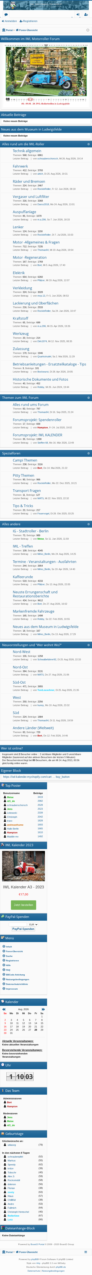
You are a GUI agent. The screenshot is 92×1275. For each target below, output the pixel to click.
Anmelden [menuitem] (78, 15)
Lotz (10, 1219)
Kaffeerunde (23, 576)
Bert (39, 468)
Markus (12, 1160)
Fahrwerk (20, 166)
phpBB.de (61, 1267)
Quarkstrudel (44, 356)
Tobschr (12, 1172)
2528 (40, 805)
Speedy (12, 1164)
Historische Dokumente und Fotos (40, 379)
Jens (9, 809)
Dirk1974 (42, 341)
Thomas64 (43, 250)
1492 (40, 836)
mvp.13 (41, 295)
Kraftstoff (20, 318)
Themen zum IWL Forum (20, 397)
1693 (40, 824)
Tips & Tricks (23, 505)
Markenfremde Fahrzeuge (33, 611)
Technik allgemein (27, 150)
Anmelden (11, 21)
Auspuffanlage (24, 211)
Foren (6, 15)
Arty (38, 1263)
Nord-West (21, 651)
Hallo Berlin (13, 828)
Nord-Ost (20, 667)
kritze (10, 1168)
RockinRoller (44, 189)
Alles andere (11, 524)
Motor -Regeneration (30, 257)
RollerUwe (13, 1215)
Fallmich (12, 1208)
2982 (40, 801)
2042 (40, 816)
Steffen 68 (42, 442)
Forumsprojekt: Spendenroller (37, 419)
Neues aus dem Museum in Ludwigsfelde (46, 626)
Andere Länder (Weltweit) (33, 728)
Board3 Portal (37, 1244)
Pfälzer (41, 280)
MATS (40, 498)
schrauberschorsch (47, 158)
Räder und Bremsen (29, 181)
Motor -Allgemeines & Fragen (36, 242)
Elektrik (19, 272)
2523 (40, 808)
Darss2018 (43, 204)
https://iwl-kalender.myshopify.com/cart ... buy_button (36, 776)
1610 (40, 832)
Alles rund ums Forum (31, 404)
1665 (40, 828)
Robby (40, 387)
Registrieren (30, 21)
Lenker (18, 227)
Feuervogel (43, 513)
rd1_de (11, 801)
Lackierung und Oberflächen (35, 303)
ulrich (40, 173)
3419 (40, 797)
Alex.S (11, 1176)
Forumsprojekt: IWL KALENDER (37, 435)
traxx (9, 820)
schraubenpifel (15, 1156)
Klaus (10, 1196)
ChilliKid (12, 1200)
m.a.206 (41, 219)
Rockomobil (14, 1180)
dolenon (12, 1184)
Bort (39, 265)
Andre (11, 1204)
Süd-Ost (19, 682)
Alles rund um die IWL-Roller (23, 144)
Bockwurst (43, 371)
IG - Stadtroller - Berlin (31, 531)
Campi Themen (25, 460)
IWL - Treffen (23, 546)
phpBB (34, 1259)
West (17, 697)
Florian (11, 1188)
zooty (11, 1192)
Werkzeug (21, 333)
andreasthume (15, 825)
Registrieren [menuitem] (86, 15)
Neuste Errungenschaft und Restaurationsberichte (35, 594)
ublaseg (12, 1145)
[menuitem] (23, 946)
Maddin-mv (13, 836)
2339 (40, 812)
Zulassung (21, 348)
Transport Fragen (27, 490)
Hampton (42, 427)
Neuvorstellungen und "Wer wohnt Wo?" (32, 645)
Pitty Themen (23, 475)
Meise (40, 538)
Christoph (12, 817)
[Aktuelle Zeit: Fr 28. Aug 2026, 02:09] (87, 30)
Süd (16, 712)
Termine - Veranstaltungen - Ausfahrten (44, 561)
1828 (40, 820)
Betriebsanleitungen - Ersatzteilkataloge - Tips (49, 364)
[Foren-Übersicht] (46, 5)
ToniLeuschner (45, 690)
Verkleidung (22, 288)
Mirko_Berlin (43, 554)
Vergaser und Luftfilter (31, 196)
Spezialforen (11, 453)
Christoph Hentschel (18, 1212)
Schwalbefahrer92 (46, 659)
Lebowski (12, 813)
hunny (40, 705)
